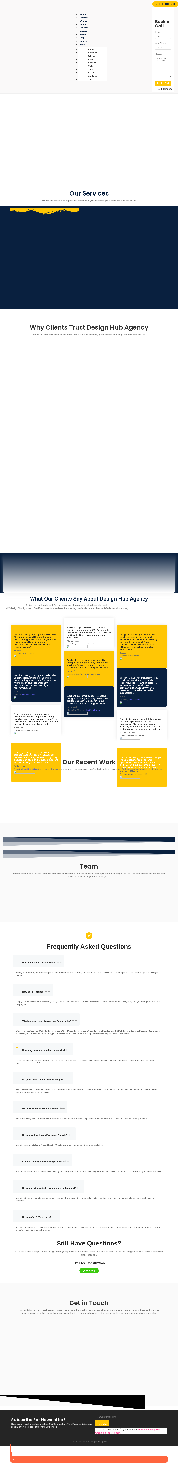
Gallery (83, 31)
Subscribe (102, 1424)
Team (83, 34)
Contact (84, 41)
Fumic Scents (134, 699)
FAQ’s (83, 38)
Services (84, 17)
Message (159, 54)
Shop (82, 44)
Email (157, 32)
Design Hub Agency (98, 1441)
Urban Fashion (29, 694)
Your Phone (160, 43)
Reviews (84, 27)
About (83, 24)
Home (83, 14)
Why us (83, 21)
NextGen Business (93, 710)
